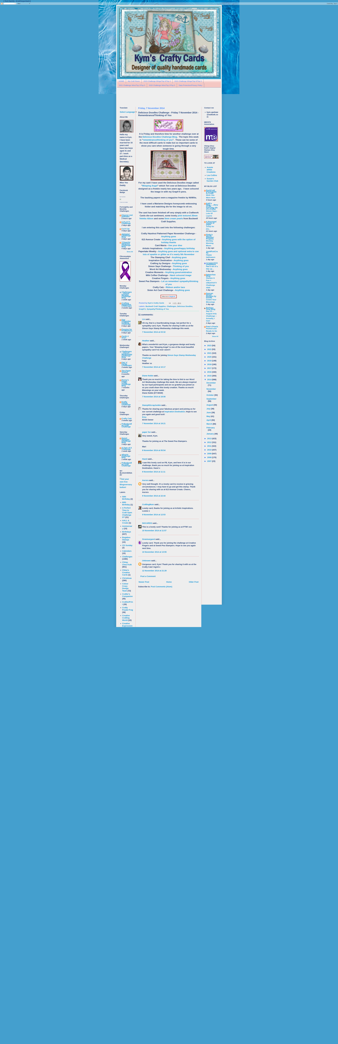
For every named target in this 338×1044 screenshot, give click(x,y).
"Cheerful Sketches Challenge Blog (126, 244)
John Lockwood (127, 733)
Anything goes (168, 236)
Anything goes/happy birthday (179, 248)
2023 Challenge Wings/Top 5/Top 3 (157, 81)
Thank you (127, 924)
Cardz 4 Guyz (125, 337)
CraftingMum (148, 504)
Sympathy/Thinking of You (158, 309)
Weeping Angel (149, 186)
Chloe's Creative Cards (126, 572)
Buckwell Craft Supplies (156, 306)
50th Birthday (126, 498)
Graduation (127, 684)
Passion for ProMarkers (127, 330)
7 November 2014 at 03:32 (153, 332)
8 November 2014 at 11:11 (153, 472)
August (210, 405)
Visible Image (125, 963)
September (211, 399)
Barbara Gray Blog (210, 308)
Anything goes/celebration (178, 272)
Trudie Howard (125, 951)
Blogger (194, 1023)
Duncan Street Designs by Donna (211, 295)
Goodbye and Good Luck (126, 678)
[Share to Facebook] (178, 303)
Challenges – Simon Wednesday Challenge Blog (127, 354)
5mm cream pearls (174, 218)
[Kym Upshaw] (120, 199)
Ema (144, 417)
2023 (209, 345)
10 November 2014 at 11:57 (154, 530)
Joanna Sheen (125, 727)
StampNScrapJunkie (151, 405)
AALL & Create (125, 521)
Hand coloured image (180, 275)
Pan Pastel (127, 797)
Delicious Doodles (184, 306)
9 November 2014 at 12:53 (153, 514)
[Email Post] (169, 303)
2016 (209, 372)
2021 (209, 353)
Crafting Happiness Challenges (127, 304)
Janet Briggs (125, 721)
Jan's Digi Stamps (126, 716)
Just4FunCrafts (212, 252)
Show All (130, 251)
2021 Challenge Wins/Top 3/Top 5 (132, 85)
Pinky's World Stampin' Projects (210, 237)
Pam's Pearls (212, 326)
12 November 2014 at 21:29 (154, 571)
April (208, 420)
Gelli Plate (126, 665)
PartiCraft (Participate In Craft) (211, 191)
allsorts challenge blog (126, 456)
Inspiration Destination (174, 412)
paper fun (146, 432)
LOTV (124, 748)
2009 (209, 453)
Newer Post (144, 582)
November (211, 389)
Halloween (127, 690)
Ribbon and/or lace (175, 287)
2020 (209, 357)
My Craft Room (134, 81)
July (208, 409)
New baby (126, 780)
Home (169, 582)
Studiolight (127, 889)
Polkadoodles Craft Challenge (127, 425)
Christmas (127, 578)
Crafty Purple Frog (127, 608)
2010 (209, 450)
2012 (209, 442)
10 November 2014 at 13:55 (154, 552)
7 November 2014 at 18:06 (153, 397)
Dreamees (126, 643)
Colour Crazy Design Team (125, 587)
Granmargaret (148, 539)
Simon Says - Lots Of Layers (212, 213)
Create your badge (124, 202)
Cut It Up (125, 229)
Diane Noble (147, 376)
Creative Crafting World (126, 617)
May (208, 416)
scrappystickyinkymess (212, 264)
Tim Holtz (126, 941)
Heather (145, 341)
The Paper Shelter (126, 371)
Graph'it (142, 309)
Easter (125, 656)
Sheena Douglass (126, 853)
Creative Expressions (127, 625)
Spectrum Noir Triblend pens (126, 871)
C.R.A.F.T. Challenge (126, 222)
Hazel (144, 459)
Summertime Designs (127, 896)
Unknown (146, 561)
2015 (209, 376)
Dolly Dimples (126, 638)
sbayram (174, 1023)
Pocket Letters (125, 815)
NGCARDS (147, 523)
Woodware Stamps (127, 974)
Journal (125, 745)
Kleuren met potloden (127, 216)
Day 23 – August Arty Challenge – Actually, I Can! (211, 316)
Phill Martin (127, 802)
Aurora (145, 480)
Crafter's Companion (127, 595)
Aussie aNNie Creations (211, 169)
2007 (209, 461)
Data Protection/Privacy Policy (190, 85)
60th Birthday (126, 503)
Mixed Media (125, 764)
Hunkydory (127, 701)
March (209, 424)
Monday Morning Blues (209, 243)
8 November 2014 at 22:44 (153, 496)
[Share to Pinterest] (180, 303)
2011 (209, 446)
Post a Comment (148, 576)
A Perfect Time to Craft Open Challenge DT (127, 512)
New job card (125, 792)
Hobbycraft (127, 695)
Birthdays (126, 532)
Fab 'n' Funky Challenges (127, 363)
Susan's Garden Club (212, 180)
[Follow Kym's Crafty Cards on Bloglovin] (168, 297)
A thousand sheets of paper (211, 223)
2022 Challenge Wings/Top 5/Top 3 (188, 81)
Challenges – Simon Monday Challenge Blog (127, 295)
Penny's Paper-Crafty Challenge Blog (126, 383)
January (210, 434)
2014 (209, 379)
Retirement (127, 838)
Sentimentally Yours (127, 845)
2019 (209, 361)
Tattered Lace (125, 920)
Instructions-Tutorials (127, 708)
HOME (121, 81)
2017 (209, 368)
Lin (143, 319)
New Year (126, 774)
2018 (209, 364)
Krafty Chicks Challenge (126, 403)
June (208, 412)
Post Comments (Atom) (161, 587)
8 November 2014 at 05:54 (153, 450)
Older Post (193, 582)
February (210, 428)
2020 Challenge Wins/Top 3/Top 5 (162, 85)
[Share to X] (177, 303)
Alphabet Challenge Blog (126, 235)
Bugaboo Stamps (126, 538)
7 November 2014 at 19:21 (153, 423)
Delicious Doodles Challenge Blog (160, 137)
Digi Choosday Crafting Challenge (126, 322)
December (211, 383)
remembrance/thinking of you (158, 140)
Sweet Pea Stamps (127, 904)
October (210, 395)
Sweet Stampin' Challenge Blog (126, 440)
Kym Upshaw (122, 196)
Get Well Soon (126, 672)
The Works (127, 936)
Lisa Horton (127, 757)
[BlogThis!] (175, 303)
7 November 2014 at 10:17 (153, 367)
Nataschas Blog (211, 275)
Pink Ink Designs (126, 809)
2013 (209, 438)
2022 (209, 349)
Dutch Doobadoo (127, 649)
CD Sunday (127, 545)
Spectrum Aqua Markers (126, 862)
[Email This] (173, 303)
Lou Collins (212, 175)
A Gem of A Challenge (127, 448)
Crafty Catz (127, 418)
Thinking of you (181, 266)
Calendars (126, 551)
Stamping (126, 884)
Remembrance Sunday (127, 831)
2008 (209, 457)
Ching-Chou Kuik (127, 563)
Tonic (124, 947)
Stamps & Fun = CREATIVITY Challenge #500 (211, 283)
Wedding (126, 967)
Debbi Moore (125, 632)
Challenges (171, 306)
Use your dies (175, 245)
